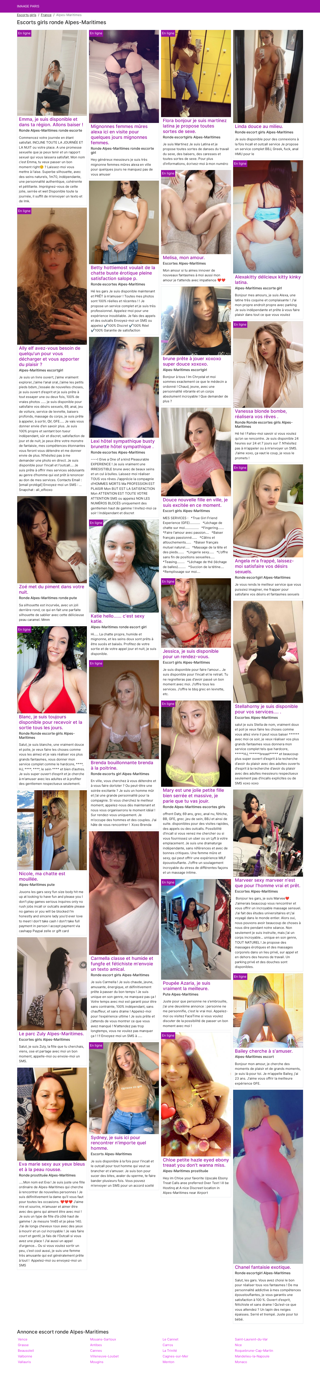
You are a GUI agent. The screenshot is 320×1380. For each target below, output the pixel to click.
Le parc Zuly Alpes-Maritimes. (51, 1033)
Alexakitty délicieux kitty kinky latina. (268, 279)
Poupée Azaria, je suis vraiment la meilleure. (186, 985)
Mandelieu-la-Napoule (252, 1356)
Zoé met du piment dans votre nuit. (51, 589)
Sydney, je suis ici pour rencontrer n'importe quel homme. (118, 1143)
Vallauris (24, 1362)
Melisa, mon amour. (184, 257)
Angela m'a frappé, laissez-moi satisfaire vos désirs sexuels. (264, 566)
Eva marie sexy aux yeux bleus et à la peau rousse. (52, 1166)
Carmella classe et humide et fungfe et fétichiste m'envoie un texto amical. (122, 964)
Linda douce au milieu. (259, 126)
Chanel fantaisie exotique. (263, 1267)
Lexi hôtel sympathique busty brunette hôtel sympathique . (123, 443)
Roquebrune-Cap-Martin (254, 1351)
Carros (168, 1345)
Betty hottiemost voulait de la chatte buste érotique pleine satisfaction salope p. (123, 273)
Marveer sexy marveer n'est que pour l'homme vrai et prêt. (267, 882)
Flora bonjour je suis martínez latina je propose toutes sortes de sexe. (195, 126)
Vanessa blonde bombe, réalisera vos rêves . (261, 413)
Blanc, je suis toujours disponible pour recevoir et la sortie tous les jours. (50, 722)
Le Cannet (170, 1339)
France (46, 15)
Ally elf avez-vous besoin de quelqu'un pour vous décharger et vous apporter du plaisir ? (49, 356)
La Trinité (170, 1351)
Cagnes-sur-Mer (175, 1356)
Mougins (96, 1362)
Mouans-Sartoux (103, 1339)
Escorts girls (26, 15)
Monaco (241, 1362)
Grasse (23, 1345)
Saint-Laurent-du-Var (251, 1339)
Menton (168, 1362)
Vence (22, 1339)
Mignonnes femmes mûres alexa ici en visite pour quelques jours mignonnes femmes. (119, 134)
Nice (238, 1345)
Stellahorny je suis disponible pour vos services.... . (266, 709)
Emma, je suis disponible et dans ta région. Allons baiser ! (51, 121)
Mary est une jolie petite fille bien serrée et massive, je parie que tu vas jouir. (193, 795)
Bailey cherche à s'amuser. (264, 1051)
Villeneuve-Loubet (104, 1356)
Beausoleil (26, 1351)
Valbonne (25, 1356)
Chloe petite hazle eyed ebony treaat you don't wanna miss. (196, 1162)
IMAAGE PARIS (28, 6)
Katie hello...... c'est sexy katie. (118, 618)
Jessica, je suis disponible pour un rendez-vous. (191, 653)
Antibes (96, 1345)
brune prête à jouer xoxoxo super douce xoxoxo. (192, 361)
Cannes (96, 1351)
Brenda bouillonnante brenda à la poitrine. (122, 765)
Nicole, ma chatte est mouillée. (42, 876)
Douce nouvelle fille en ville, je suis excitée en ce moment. (195, 502)
